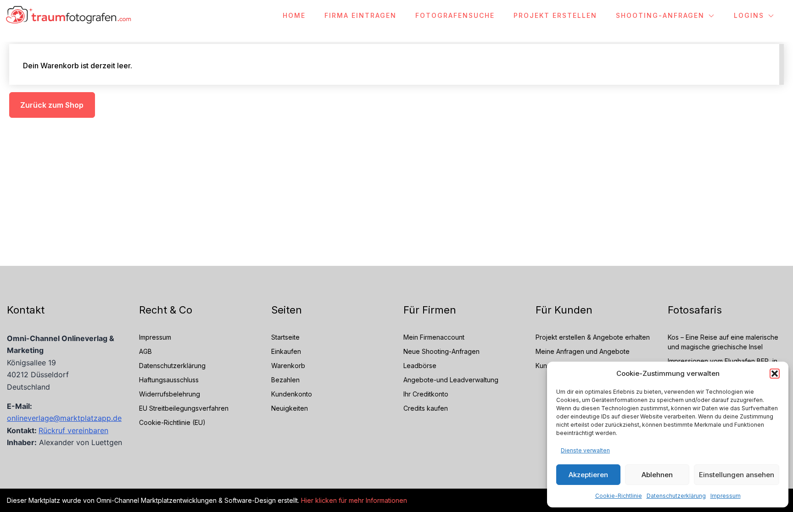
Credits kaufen (425, 408)
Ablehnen (657, 474)
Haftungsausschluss (169, 380)
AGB (145, 351)
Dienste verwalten (585, 450)
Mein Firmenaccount (433, 337)
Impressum (725, 495)
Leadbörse (419, 365)
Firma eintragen (360, 15)
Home (294, 15)
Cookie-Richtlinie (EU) (172, 422)
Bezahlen (285, 380)
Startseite (285, 337)
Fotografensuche (455, 15)
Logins (749, 15)
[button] (774, 373)
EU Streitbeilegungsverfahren (184, 408)
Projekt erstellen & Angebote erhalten (593, 337)
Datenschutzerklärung (676, 495)
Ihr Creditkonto (425, 394)
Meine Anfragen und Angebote (583, 351)
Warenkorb (288, 365)
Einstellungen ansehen (736, 474)
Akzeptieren (588, 474)
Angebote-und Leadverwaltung (450, 380)
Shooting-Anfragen (660, 15)
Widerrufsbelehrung (169, 394)
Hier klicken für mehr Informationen (353, 500)
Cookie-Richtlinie (618, 495)
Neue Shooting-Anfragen (441, 351)
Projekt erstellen (555, 15)
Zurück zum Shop (52, 105)
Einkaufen (286, 351)
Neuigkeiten (289, 408)
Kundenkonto (291, 394)
